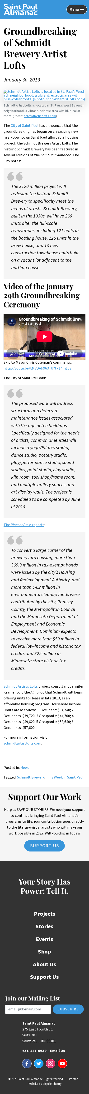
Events (44, 939)
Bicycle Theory (52, 1084)
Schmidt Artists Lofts (21, 686)
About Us (44, 964)
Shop (44, 952)
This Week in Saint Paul (65, 777)
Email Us (57, 1050)
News (24, 767)
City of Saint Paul (24, 125)
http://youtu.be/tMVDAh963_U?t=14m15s (37, 368)
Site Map (73, 1079)
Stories (44, 926)
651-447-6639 (34, 1050)
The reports (24, 525)
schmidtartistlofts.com (40, 116)
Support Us (44, 846)
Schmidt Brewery (30, 777)
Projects (44, 914)
